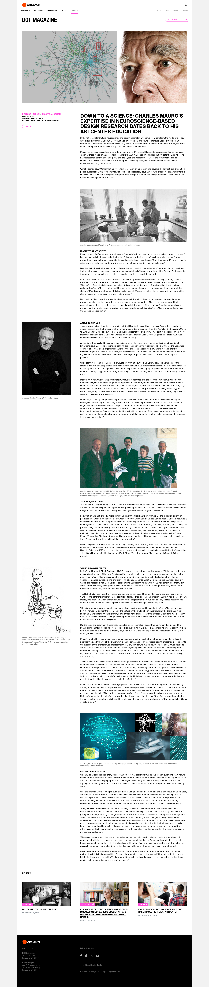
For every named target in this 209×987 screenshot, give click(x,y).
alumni (36, 114)
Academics (25, 10)
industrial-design (51, 114)
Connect (74, 10)
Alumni (185, 10)
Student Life (52, 10)
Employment (94, 972)
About (64, 10)
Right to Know (114, 972)
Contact (83, 972)
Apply (159, 10)
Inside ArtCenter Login (92, 965)
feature (26, 114)
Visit (167, 10)
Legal (104, 972)
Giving (175, 10)
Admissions (38, 10)
